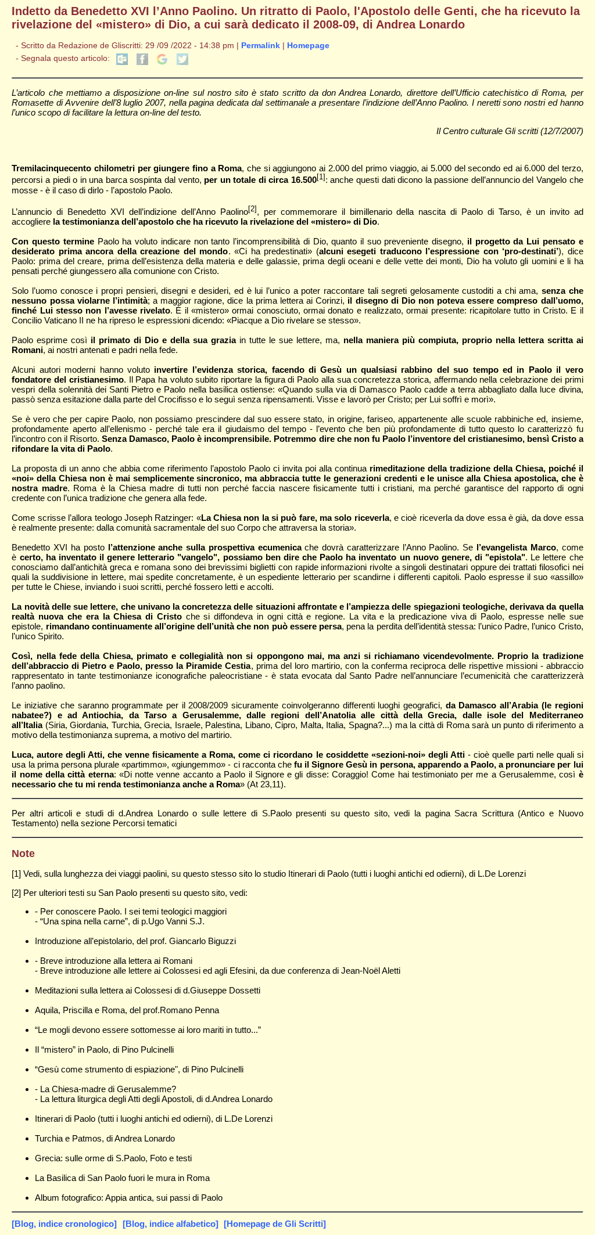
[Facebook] (142, 62)
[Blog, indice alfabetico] (170, 1224)
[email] (122, 62)
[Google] (162, 62)
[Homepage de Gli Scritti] (275, 1224)
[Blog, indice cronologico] (64, 1224)
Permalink (260, 45)
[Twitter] (182, 62)
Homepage (308, 45)
